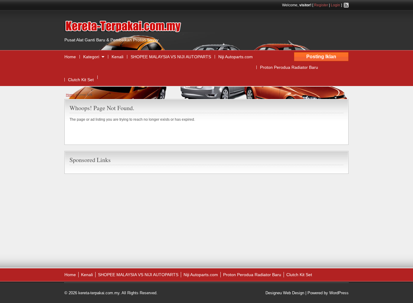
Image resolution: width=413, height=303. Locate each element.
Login (335, 5)
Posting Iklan (321, 56)
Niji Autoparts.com (235, 56)
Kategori (91, 56)
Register (321, 5)
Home (70, 56)
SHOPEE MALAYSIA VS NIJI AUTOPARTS (171, 56)
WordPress (339, 293)
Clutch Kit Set (81, 79)
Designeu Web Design (284, 293)
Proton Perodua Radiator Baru (289, 67)
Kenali (117, 56)
